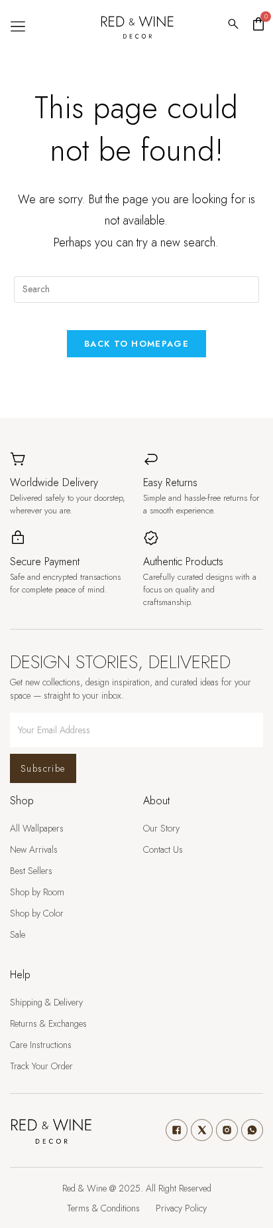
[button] (17, 27)
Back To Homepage (136, 343)
